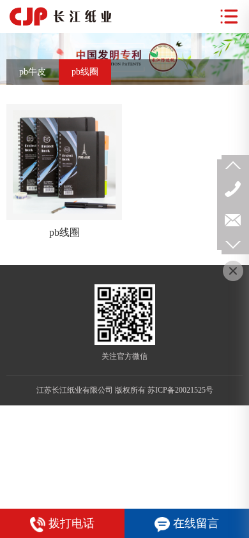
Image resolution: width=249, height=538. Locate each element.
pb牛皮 (32, 71)
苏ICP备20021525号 (180, 390)
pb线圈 (85, 71)
